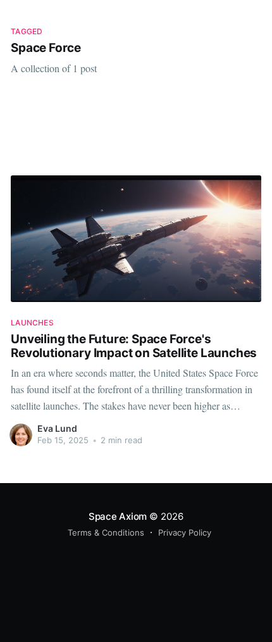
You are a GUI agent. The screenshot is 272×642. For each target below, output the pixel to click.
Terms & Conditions (106, 532)
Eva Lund (57, 428)
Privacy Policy (184, 532)
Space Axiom (118, 516)
